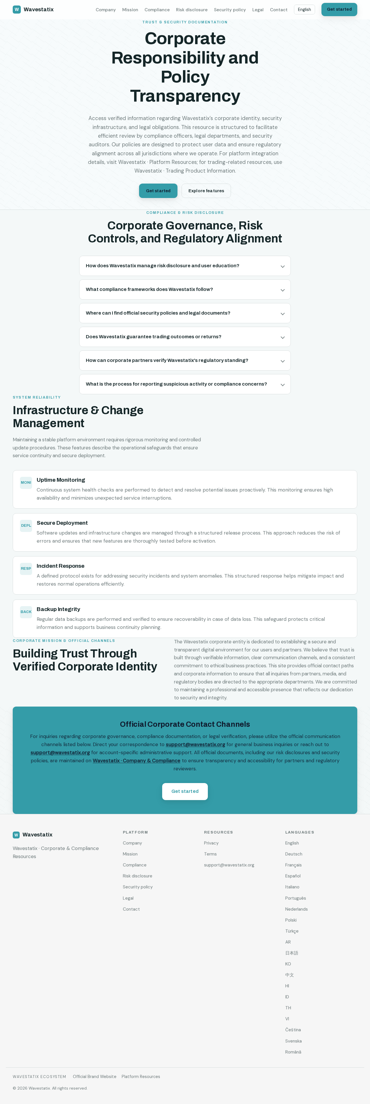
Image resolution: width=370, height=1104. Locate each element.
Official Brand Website (94, 1076)
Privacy (211, 843)
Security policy (230, 10)
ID (287, 997)
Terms (210, 854)
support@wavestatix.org (195, 744)
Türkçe (292, 931)
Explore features (206, 190)
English (304, 9)
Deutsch (293, 854)
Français (293, 865)
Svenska (293, 1041)
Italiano (292, 887)
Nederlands (296, 909)
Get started (339, 9)
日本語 (291, 953)
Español (293, 876)
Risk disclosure (192, 10)
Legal (258, 10)
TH (288, 1008)
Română (293, 1052)
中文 (289, 975)
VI (287, 1019)
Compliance (157, 10)
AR (288, 942)
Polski (291, 920)
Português (295, 898)
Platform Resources (141, 1076)
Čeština (293, 1030)
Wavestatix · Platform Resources (157, 162)
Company (106, 10)
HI (287, 986)
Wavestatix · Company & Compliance (136, 760)
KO (288, 964)
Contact (279, 10)
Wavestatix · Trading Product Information (184, 170)
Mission (130, 10)
